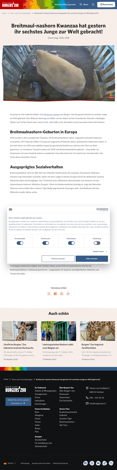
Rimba (37, 428)
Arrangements (41, 394)
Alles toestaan (91, 259)
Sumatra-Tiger (65, 418)
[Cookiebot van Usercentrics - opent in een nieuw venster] (98, 209)
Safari (37, 425)
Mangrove (39, 415)
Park (37, 431)
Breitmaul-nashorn (52, 114)
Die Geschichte (65, 400)
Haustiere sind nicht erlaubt (41, 463)
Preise (37, 397)
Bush (37, 412)
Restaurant (64, 394)
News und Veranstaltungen (22, 379)
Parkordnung (25, 463)
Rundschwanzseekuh (68, 412)
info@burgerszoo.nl (97, 403)
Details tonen (98, 251)
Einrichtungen (40, 404)
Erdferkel (63, 415)
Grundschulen (41, 439)
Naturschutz (64, 397)
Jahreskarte (40, 400)
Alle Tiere (63, 425)
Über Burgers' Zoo (67, 390)
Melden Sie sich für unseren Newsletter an (18, 402)
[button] (83, 4)
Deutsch (10, 463)
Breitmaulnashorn (66, 421)
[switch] (45, 243)
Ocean (37, 418)
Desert (38, 421)
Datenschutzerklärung (60, 463)
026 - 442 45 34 (96, 397)
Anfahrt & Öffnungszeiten (65, 4)
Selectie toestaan (58, 259)
